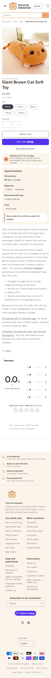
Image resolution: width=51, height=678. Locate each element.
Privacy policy (12, 668)
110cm (8, 113)
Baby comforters (13, 531)
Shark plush (32, 539)
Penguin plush (34, 547)
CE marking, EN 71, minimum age (19, 318)
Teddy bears (11, 535)
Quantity (5, 119)
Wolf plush (32, 543)
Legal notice (17, 672)
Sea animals (11, 539)
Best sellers (10, 552)
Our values (32, 567)
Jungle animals (12, 543)
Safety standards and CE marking (13, 578)
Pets (15, 22)
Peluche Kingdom (22, 664)
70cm (20, 107)
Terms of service (27, 668)
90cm (33, 107)
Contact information (33, 672)
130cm (21, 113)
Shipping (9, 566)
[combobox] (22, 15)
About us (31, 563)
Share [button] (8, 351)
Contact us (10, 590)
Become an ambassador (33, 587)
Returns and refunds (11, 571)
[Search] (45, 15)
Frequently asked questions (13, 584)
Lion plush (32, 535)
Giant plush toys (13, 526)
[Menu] (5, 6)
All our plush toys (13, 522)
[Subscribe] (41, 603)
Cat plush (31, 522)
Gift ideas (10, 547)
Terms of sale (41, 668)
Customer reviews (35, 575)
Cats (21, 22)
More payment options (25, 148)
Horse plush (32, 526)
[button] (48, 6)
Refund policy (37, 664)
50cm (7, 107)
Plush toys (6, 22)
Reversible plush (35, 531)
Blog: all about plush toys (34, 581)
